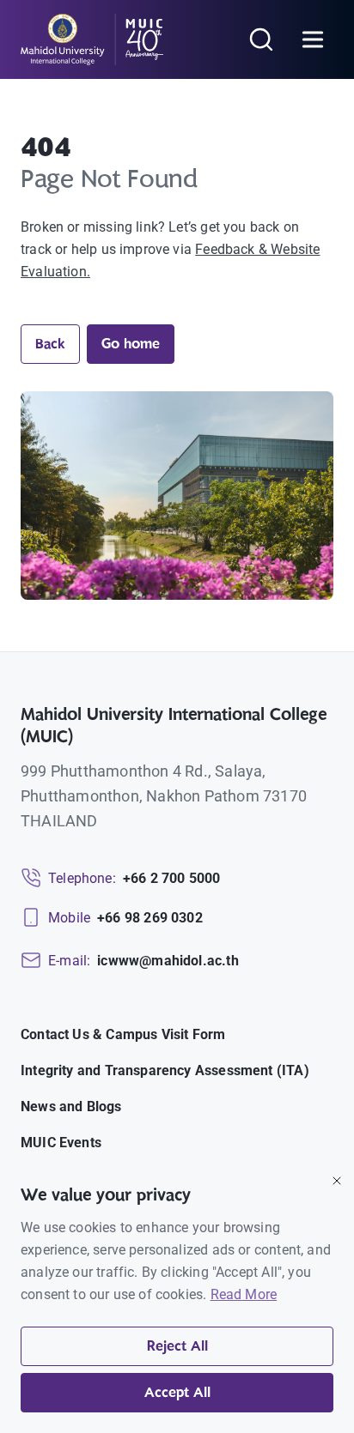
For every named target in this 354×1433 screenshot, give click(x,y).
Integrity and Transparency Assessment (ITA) (165, 1070)
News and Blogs (71, 1106)
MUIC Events (61, 1142)
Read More (244, 1294)
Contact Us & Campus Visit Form (123, 1034)
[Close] (337, 1180)
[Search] (261, 39)
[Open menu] (312, 39)
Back (50, 344)
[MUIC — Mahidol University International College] (92, 39)
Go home (130, 344)
